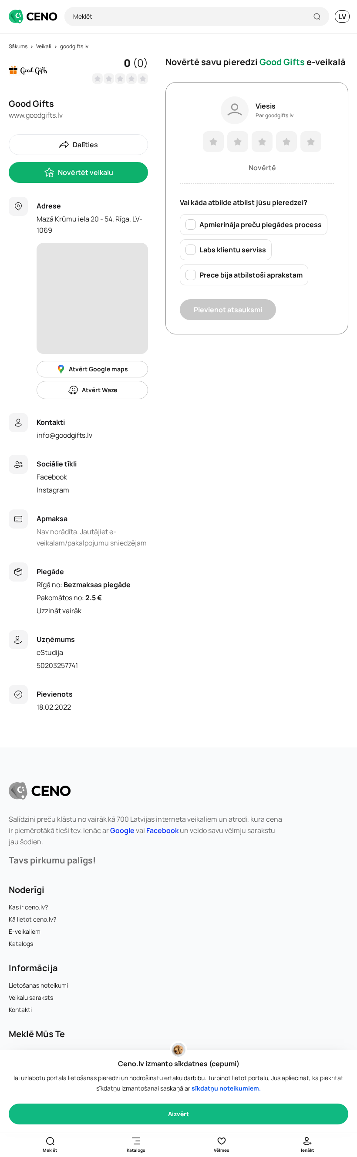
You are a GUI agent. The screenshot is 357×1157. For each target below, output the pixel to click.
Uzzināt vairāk (59, 610)
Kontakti (20, 1009)
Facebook (52, 477)
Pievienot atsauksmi (228, 309)
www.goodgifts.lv (36, 115)
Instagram (53, 490)
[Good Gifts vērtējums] (120, 78)
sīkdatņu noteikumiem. (226, 1088)
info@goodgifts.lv (64, 435)
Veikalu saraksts (31, 997)
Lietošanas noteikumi (38, 985)
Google (122, 830)
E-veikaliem (24, 931)
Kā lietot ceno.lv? (32, 919)
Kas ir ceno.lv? (28, 907)
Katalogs (21, 943)
